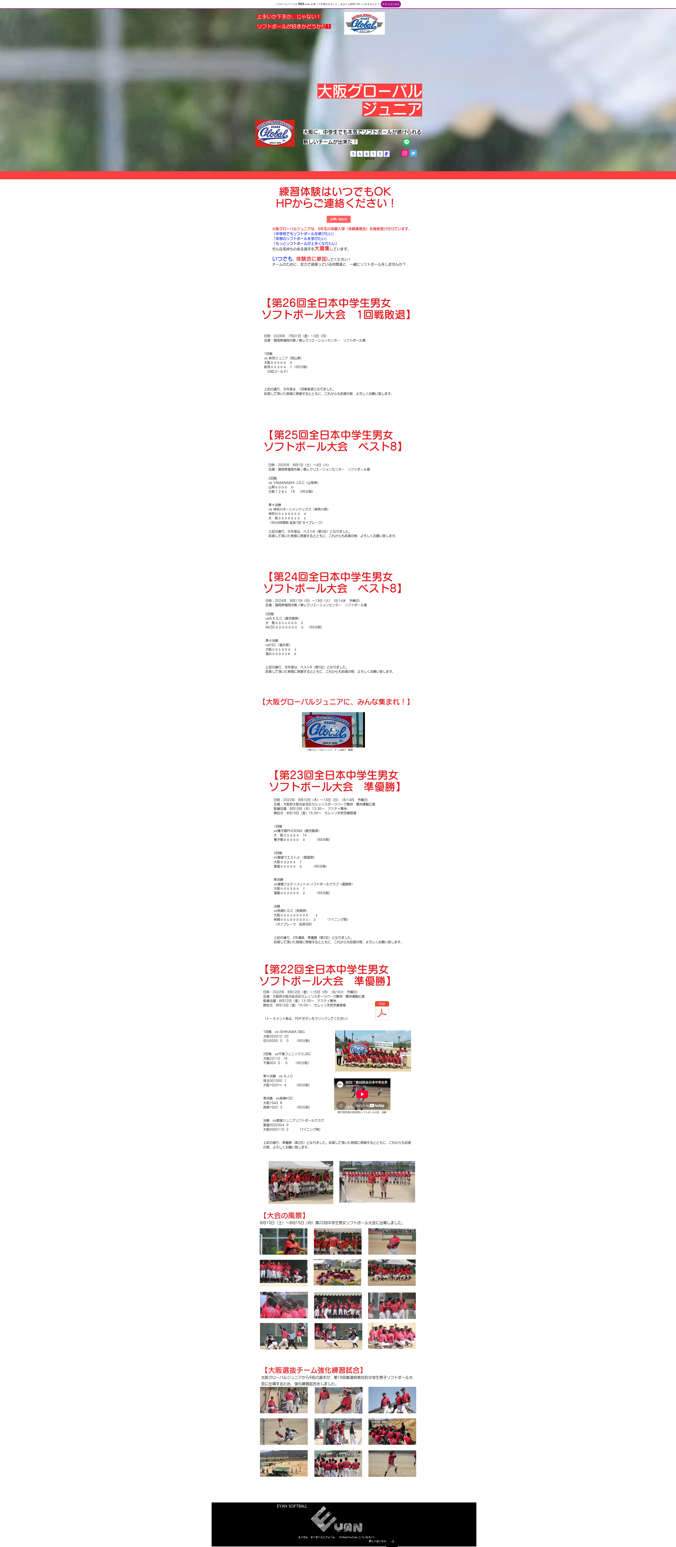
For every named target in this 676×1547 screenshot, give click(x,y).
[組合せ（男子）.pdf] (382, 1011)
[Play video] (333, 729)
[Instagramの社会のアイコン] (404, 153)
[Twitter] (413, 153)
